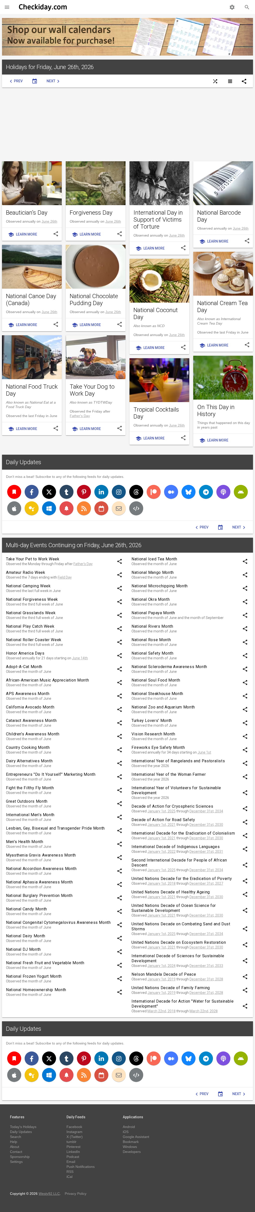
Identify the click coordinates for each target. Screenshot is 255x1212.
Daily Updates (23, 462)
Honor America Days (25, 653)
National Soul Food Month (155, 680)
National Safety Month (152, 653)
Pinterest (73, 1147)
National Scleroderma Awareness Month (169, 666)
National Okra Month (150, 599)
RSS (69, 1172)
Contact (16, 1152)
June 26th (49, 221)
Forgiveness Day (91, 212)
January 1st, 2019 (161, 979)
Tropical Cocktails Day (156, 413)
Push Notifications (80, 1167)
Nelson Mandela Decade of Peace (163, 974)
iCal (69, 1177)
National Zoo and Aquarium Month (163, 707)
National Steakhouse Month (157, 693)
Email (70, 1162)
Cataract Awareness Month (31, 720)
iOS (125, 1132)
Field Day (65, 577)
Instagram (74, 1132)
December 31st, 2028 (206, 979)
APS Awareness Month (27, 693)
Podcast (72, 1157)
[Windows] (49, 508)
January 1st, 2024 (161, 966)
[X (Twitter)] (49, 492)
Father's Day (80, 416)
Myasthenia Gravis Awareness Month (41, 855)
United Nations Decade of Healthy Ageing (170, 892)
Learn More (22, 235)
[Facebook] (32, 492)
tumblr (71, 1142)
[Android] (241, 492)
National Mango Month (152, 572)
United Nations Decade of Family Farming (170, 987)
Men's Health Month (24, 841)
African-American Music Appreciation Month (47, 680)
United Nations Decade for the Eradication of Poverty (181, 878)
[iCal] (101, 508)
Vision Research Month (153, 734)
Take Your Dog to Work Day (92, 390)
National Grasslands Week (31, 612)
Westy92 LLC (49, 1194)
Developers (132, 1152)
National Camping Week (28, 586)
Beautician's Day (26, 212)
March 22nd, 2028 (204, 1011)
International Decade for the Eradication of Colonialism (183, 833)
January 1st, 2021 (161, 825)
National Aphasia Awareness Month (39, 882)
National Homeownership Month (36, 989)
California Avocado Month (30, 707)
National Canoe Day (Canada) (31, 300)
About (14, 1147)
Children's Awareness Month (33, 734)
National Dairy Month (25, 936)
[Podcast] (223, 492)
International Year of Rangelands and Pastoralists (178, 761)
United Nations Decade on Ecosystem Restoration (178, 942)
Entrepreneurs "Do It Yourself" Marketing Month (50, 774)
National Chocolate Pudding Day (94, 300)
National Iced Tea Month (154, 559)
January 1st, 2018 (161, 883)
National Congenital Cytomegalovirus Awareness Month (58, 922)
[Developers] (136, 508)
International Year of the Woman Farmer (168, 774)
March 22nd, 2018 (161, 1011)
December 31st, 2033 (206, 966)
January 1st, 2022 (161, 852)
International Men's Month (30, 814)
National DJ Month (23, 949)
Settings (16, 1162)
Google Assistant (136, 1137)
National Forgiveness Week (32, 599)
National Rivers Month (152, 626)
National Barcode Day (219, 216)
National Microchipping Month (159, 586)
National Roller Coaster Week (34, 639)
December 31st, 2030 (206, 825)
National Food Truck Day (32, 390)
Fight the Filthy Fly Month (30, 787)
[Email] (119, 508)
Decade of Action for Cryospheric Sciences (172, 806)
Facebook (74, 1127)
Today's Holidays (23, 1127)
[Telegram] (206, 492)
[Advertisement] (127, 124)
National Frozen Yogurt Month (34, 976)
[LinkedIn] (101, 492)
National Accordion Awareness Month (41, 868)
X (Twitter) (74, 1137)
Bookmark (131, 1142)
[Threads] (136, 492)
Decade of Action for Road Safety (163, 819)
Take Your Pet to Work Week (33, 559)
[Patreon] (154, 492)
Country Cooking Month (28, 747)
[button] (7, 7)
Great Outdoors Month (27, 801)
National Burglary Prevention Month (39, 895)
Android (129, 1127)
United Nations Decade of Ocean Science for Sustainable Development (173, 908)
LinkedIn (73, 1152)
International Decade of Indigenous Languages (175, 846)
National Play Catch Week (30, 626)
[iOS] (14, 508)
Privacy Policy (75, 1194)
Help (13, 1142)
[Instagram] (119, 492)
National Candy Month (26, 909)
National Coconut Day (155, 314)
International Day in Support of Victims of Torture (158, 219)
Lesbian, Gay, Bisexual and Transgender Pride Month (55, 828)
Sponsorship (20, 1157)
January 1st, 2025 (161, 811)
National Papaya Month (153, 612)
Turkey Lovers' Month (151, 720)
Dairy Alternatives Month (29, 761)
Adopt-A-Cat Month (24, 666)
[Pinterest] (84, 492)
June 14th (80, 658)
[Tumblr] (66, 492)
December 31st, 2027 (206, 883)
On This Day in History (216, 411)
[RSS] (84, 508)
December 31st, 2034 (206, 811)
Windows (130, 1147)
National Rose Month (151, 639)
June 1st (204, 752)
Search (15, 1137)
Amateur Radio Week (25, 572)
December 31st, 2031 (206, 852)
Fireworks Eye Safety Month (158, 747)
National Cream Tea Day (222, 307)
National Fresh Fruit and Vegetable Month (45, 962)
